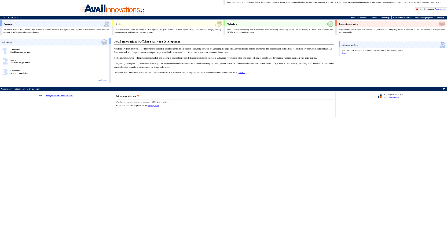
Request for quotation (402, 18)
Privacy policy (6, 89)
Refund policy (19, 89)
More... (242, 72)
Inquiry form (153, 105)
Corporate (362, 18)
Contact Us (440, 18)
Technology (385, 18)
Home (353, 18)
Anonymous (440, 9)
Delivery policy (33, 89)
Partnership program (424, 18)
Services (374, 18)
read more (102, 80)
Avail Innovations (391, 97)
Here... (344, 53)
